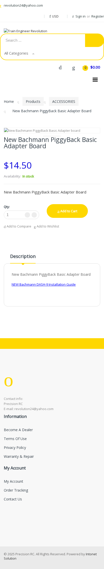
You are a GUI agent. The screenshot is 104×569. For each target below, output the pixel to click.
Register (97, 16)
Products (33, 101)
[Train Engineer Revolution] (30, 31)
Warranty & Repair (19, 456)
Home (9, 101)
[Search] (94, 40)
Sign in (80, 16)
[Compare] (60, 67)
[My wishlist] (73, 67)
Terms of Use (15, 438)
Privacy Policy (15, 447)
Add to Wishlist (47, 226)
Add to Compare (18, 226)
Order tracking (16, 490)
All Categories (16, 53)
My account (13, 481)
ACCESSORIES (63, 101)
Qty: (7, 206)
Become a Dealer (18, 429)
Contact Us (13, 499)
